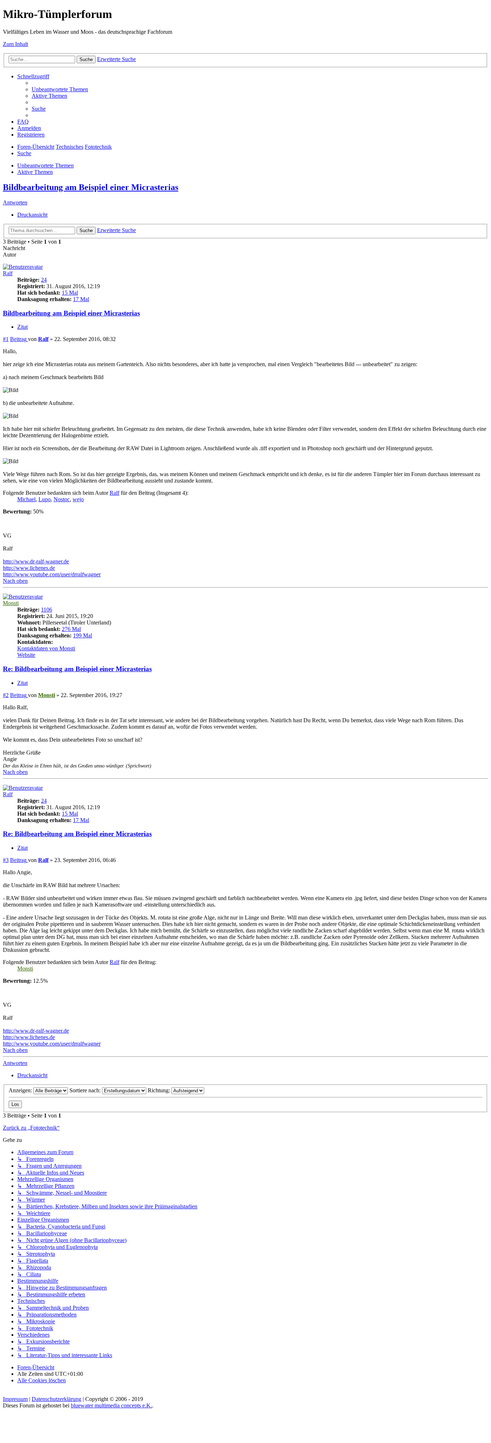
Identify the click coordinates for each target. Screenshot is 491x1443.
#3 (6, 860)
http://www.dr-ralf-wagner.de (36, 561)
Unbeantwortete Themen (45, 165)
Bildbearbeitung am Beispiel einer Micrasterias (90, 187)
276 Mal (71, 629)
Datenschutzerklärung (56, 1399)
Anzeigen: (21, 1090)
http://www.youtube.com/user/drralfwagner (52, 574)
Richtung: (159, 1090)
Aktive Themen (35, 172)
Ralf (8, 273)
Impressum (15, 1399)
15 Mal (70, 293)
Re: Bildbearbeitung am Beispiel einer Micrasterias (77, 669)
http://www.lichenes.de (29, 568)
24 (44, 280)
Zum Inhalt (15, 44)
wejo (78, 499)
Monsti (11, 603)
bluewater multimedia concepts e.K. (111, 1405)
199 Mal (82, 635)
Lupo (44, 499)
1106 (46, 610)
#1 (6, 339)
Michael (26, 499)
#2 (6, 695)
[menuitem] (60, 89)
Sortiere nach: (85, 1090)
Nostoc (62, 499)
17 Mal (81, 299)
